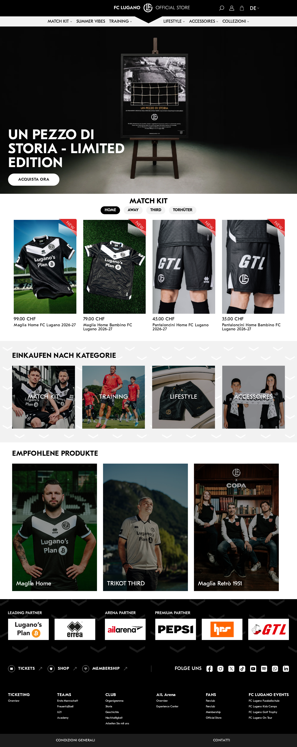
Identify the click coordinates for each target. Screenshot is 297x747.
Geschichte (112, 712)
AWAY (133, 210)
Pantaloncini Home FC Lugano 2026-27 (181, 327)
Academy (62, 717)
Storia (108, 706)
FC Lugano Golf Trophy (263, 712)
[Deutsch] (253, 8)
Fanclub (210, 700)
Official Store (213, 717)
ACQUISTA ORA (33, 180)
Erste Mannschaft (67, 700)
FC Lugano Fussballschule (264, 700)
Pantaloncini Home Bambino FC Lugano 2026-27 (251, 327)
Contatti (221, 740)
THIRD (155, 210)
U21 (59, 712)
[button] (222, 8)
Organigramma (114, 700)
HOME (110, 210)
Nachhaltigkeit (113, 717)
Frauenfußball (65, 706)
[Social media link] (209, 669)
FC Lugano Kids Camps (263, 706)
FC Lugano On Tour (260, 717)
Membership (213, 712)
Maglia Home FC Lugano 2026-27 (45, 325)
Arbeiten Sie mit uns (117, 723)
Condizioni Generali (75, 740)
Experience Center (167, 706)
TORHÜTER (182, 210)
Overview (13, 700)
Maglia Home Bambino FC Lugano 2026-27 (107, 327)
